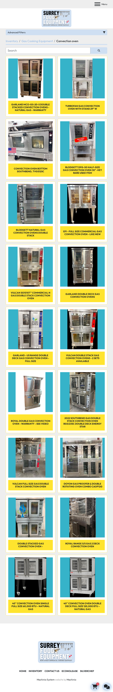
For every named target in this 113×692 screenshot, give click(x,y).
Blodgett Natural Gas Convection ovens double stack (30, 232)
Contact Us (52, 671)
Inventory (35, 671)
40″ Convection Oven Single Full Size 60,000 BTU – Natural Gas (30, 606)
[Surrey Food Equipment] (56, 651)
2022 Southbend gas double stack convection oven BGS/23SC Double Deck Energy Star (82, 422)
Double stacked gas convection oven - (31, 545)
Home (22, 671)
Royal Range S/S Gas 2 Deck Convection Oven (82, 545)
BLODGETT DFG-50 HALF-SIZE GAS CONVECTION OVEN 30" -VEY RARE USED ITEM (82, 170)
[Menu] (97, 4)
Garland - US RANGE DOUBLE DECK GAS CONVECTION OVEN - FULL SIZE (30, 358)
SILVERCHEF (87, 671)
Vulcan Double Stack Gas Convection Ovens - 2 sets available (82, 358)
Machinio (71, 679)
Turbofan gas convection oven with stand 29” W (82, 107)
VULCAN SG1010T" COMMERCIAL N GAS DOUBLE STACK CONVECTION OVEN (30, 295)
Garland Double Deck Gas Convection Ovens (82, 295)
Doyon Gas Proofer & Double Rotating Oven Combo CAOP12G (82, 485)
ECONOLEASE (70, 671)
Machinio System (46, 679)
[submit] (98, 50)
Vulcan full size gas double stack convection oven (30, 485)
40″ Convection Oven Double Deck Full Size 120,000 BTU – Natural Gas (82, 606)
